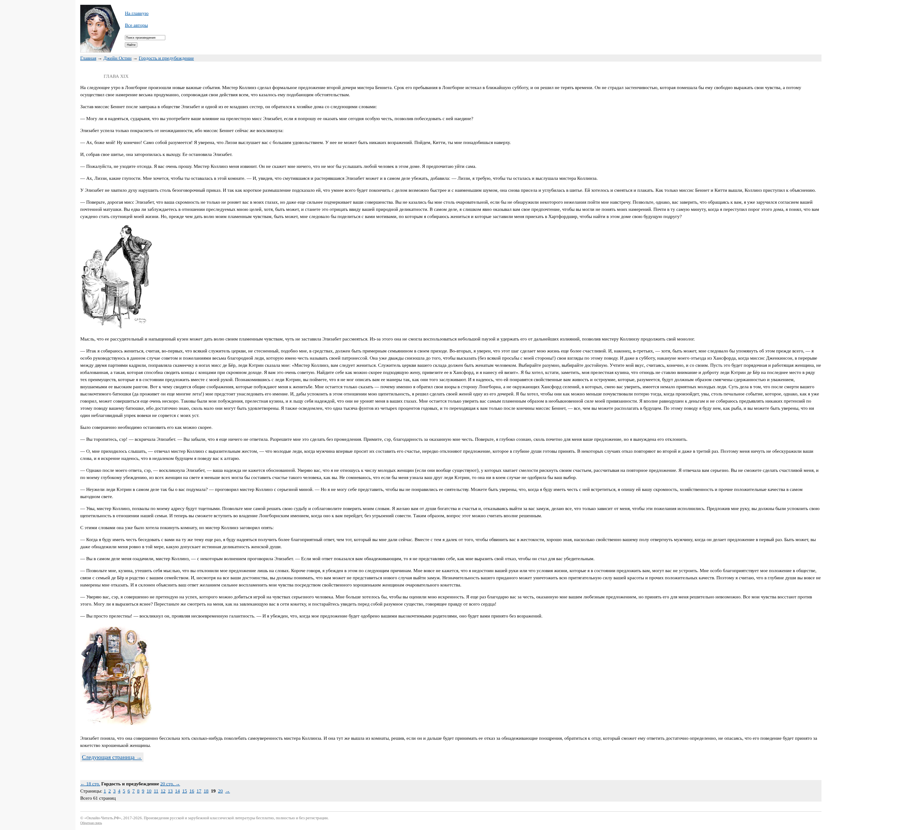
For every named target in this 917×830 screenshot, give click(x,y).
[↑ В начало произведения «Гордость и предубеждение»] (100, 50)
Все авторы (136, 25)
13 (170, 790)
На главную (137, 13)
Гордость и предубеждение (166, 58)
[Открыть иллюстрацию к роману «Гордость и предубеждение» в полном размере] (116, 327)
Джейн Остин (117, 58)
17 (199, 790)
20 (220, 790)
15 (184, 790)
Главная (88, 58)
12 (163, 790)
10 (149, 790)
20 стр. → (170, 783)
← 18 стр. (90, 783)
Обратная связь (91, 823)
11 (156, 790)
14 (177, 790)
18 (206, 790)
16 (191, 790)
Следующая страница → (112, 757)
